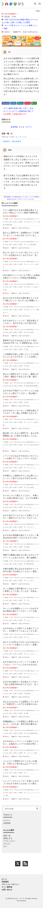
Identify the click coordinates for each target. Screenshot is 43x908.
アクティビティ (9, 841)
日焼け (27, 366)
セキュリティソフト (31, 673)
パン (27, 772)
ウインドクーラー (31, 264)
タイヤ (27, 507)
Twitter (14, 103)
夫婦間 (34, 244)
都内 (7, 795)
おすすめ (28, 221)
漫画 (11, 224)
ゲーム (27, 637)
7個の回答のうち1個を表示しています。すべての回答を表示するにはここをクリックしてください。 (21, 198)
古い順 (24, 137)
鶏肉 (5, 28)
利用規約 (5, 882)
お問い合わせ (7, 890)
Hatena (21, 103)
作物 (27, 564)
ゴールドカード (30, 527)
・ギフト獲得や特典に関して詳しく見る (17, 108)
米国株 (27, 547)
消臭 (27, 349)
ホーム (4, 879)
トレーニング (32, 792)
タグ (5, 846)
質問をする (7, 838)
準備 (27, 385)
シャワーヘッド (30, 753)
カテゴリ (6, 844)
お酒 (27, 309)
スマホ (27, 600)
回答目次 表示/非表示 (12, 141)
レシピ (25, 25)
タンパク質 (8, 25)
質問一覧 (6, 836)
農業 (30, 564)
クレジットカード (31, 654)
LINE (34, 103)
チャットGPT (29, 580)
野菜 (32, 564)
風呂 (36, 753)
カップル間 (29, 244)
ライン (33, 221)
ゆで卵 (27, 287)
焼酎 (37, 309)
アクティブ (5, 137)
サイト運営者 (7, 887)
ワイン (34, 309)
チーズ (30, 309)
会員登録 (14, 127)
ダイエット (18, 25)
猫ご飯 (34, 445)
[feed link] (25, 863)
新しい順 (18, 137)
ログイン (28, 127)
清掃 (37, 264)
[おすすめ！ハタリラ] (13, 3)
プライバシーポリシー (10, 884)
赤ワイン (5, 312)
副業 (27, 713)
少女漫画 (6, 224)
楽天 (5, 289)
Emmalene (22, 900)
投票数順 (12, 137)
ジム (27, 792)
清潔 (27, 402)
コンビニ (28, 620)
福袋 (32, 487)
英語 (36, 733)
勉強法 (33, 733)
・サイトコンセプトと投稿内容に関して (17, 111)
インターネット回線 (31, 422)
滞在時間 (31, 385)
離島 (36, 385)
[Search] (35, 4)
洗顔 (32, 332)
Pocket (28, 103)
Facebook (6, 103)
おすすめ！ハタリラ (18, 898)
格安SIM (28, 693)
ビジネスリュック (31, 467)
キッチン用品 (33, 287)
